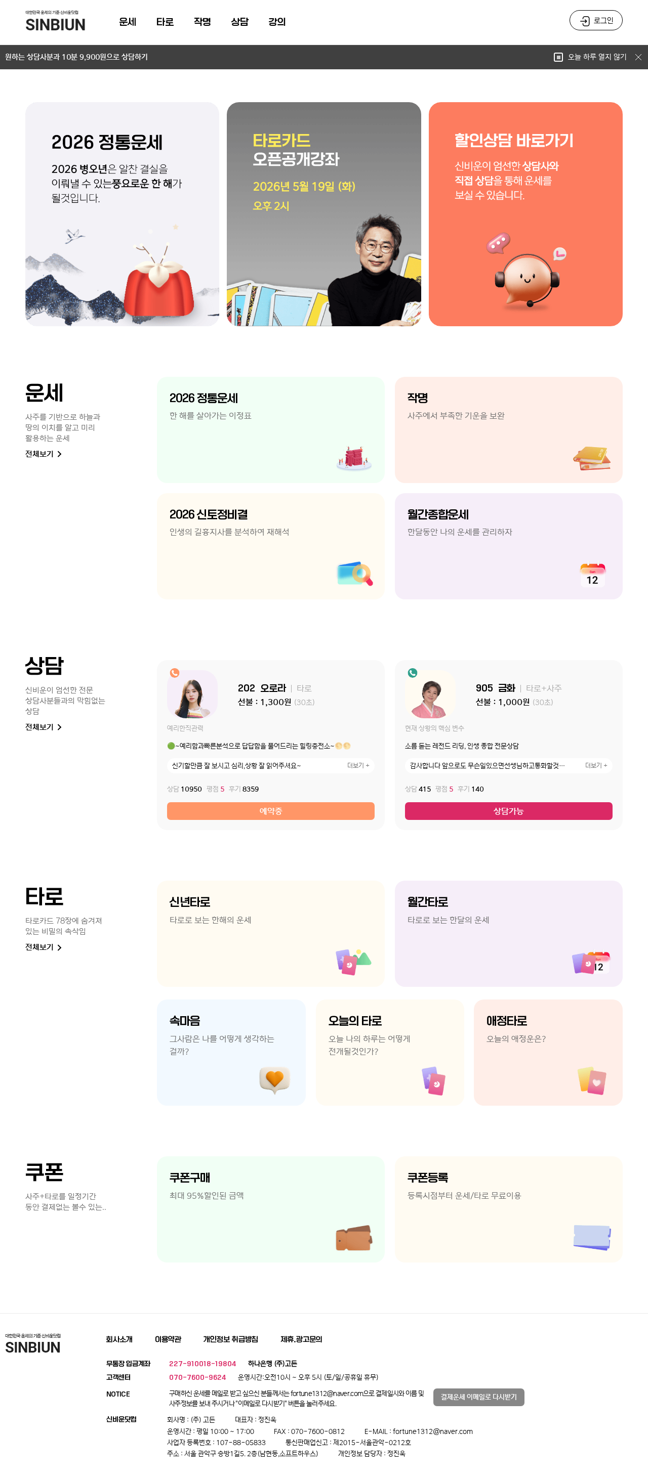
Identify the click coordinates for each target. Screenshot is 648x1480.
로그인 (604, 21)
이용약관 (168, 1339)
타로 (165, 22)
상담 (240, 22)
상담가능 (509, 811)
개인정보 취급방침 (231, 1339)
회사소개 (119, 1339)
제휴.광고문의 (301, 1339)
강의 (277, 22)
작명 (202, 22)
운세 (127, 22)
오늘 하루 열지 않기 (598, 57)
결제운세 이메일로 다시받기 (479, 1397)
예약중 (271, 811)
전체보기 (40, 454)
